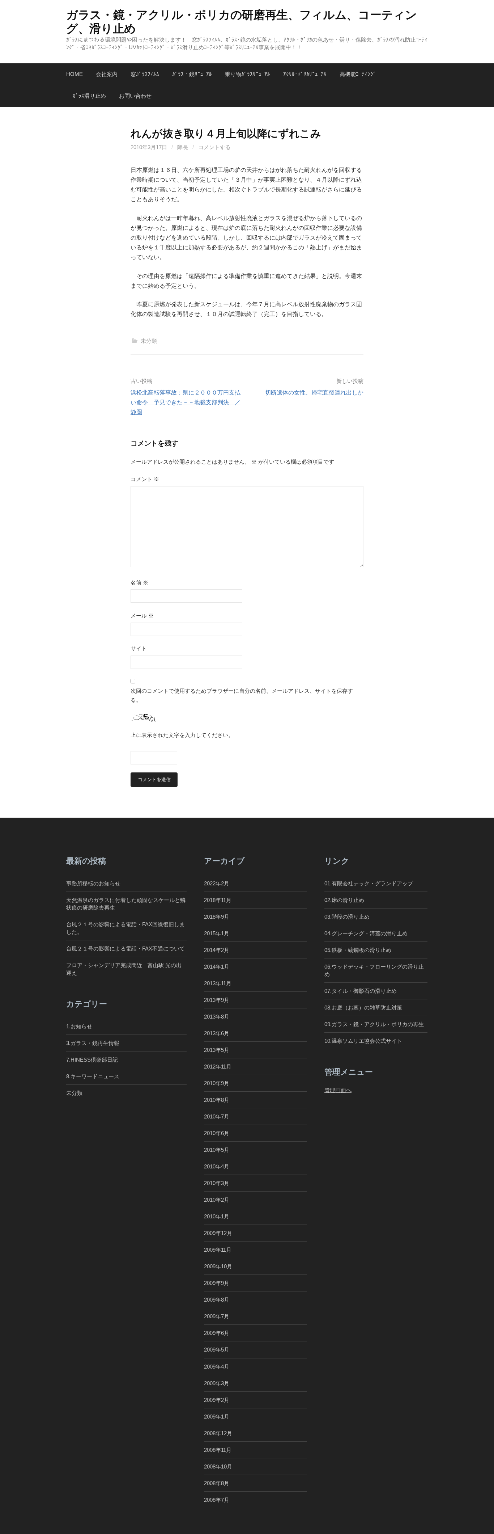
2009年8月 (216, 1300)
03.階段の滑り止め (349, 917)
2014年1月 (216, 967)
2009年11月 (217, 1250)
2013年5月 (216, 1050)
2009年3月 (216, 1383)
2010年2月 (216, 1200)
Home (74, 74)
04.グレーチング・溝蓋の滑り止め (366, 933)
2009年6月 (216, 1333)
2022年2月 (216, 883)
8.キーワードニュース (92, 1076)
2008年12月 (218, 1433)
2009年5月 (216, 1350)
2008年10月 (218, 1466)
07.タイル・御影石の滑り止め (360, 991)
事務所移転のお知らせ (93, 883)
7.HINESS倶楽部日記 (92, 1060)
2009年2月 (216, 1400)
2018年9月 (216, 917)
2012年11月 (217, 1066)
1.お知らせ (79, 1026)
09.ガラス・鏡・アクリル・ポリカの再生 (374, 1024)
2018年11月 (217, 900)
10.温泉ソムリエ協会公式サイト (363, 1041)
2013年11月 (217, 983)
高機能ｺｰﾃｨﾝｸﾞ (358, 74)
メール (142, 615)
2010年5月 (216, 1150)
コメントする (214, 147)
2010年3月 (216, 1183)
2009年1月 (216, 1416)
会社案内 (107, 74)
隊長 (182, 147)
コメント (145, 479)
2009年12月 (218, 1233)
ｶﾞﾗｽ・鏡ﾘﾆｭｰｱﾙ (192, 74)
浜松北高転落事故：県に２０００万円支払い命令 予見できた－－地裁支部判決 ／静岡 (185, 402)
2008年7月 (216, 1500)
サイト (139, 648)
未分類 (149, 341)
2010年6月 (216, 1133)
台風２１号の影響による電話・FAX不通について (125, 948)
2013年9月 (216, 1000)
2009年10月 (218, 1266)
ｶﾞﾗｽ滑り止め (89, 96)
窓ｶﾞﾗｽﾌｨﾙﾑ (145, 74)
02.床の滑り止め (344, 900)
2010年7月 (216, 1116)
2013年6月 (216, 1033)
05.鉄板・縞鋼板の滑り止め (357, 950)
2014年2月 (216, 950)
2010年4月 (216, 1166)
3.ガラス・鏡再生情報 (92, 1043)
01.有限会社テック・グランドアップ (368, 883)
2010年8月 (216, 1100)
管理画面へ (338, 1090)
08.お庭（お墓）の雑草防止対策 (363, 1007)
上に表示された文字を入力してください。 (182, 735)
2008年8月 (216, 1483)
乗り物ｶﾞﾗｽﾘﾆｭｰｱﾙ (247, 74)
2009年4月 (216, 1367)
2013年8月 (216, 1016)
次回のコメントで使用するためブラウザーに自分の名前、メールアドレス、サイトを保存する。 (242, 695)
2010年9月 (216, 1083)
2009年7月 (216, 1316)
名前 (139, 583)
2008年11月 (217, 1450)
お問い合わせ (135, 96)
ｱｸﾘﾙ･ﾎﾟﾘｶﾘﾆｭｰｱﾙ (305, 74)
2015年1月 (216, 933)
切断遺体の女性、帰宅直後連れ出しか (314, 392)
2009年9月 (216, 1283)
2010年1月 (216, 1216)
